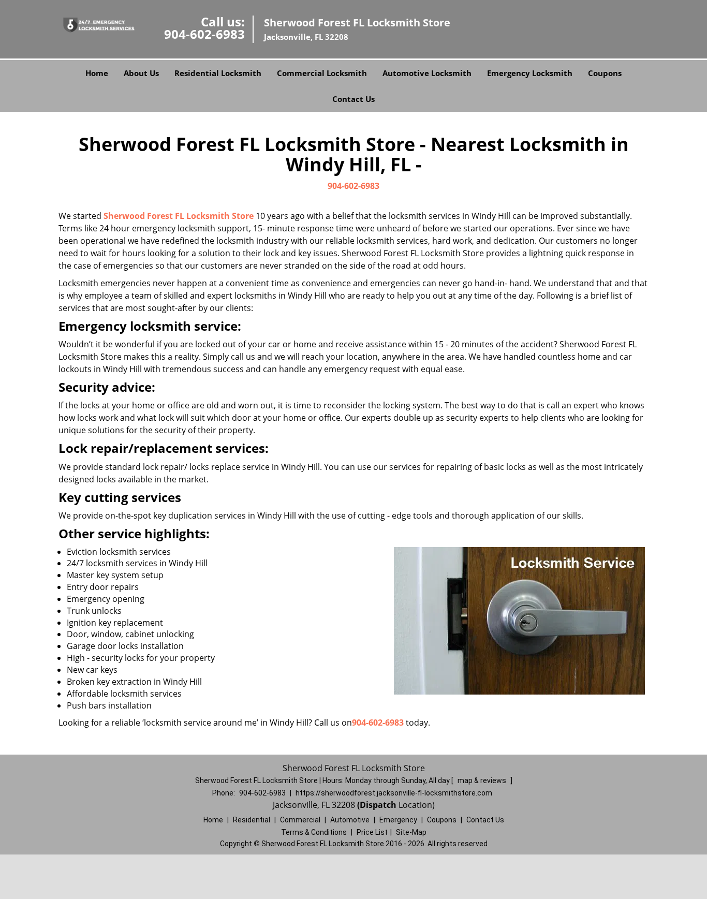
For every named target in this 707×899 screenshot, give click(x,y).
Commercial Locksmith (322, 73)
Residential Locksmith (217, 73)
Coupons (605, 73)
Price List (372, 832)
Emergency (398, 820)
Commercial (300, 820)
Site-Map (411, 832)
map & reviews (483, 780)
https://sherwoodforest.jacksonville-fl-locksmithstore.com (394, 793)
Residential (251, 820)
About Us (141, 73)
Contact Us (353, 99)
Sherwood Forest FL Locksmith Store (179, 216)
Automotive (350, 820)
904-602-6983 (204, 33)
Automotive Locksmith (427, 73)
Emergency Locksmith (529, 73)
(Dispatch (378, 804)
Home (96, 73)
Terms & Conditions (314, 832)
